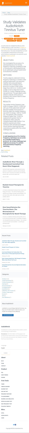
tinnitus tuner (11, 40)
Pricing (3, 377)
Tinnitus (5, 279)
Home (4, 12)
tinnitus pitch (9, 38)
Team (2, 363)
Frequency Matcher (6, 394)
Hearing (5, 284)
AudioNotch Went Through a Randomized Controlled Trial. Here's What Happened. (13, 164)
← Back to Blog (4, 152)
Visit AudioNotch (8, 315)
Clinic (2, 417)
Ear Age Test (4, 391)
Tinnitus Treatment (7, 292)
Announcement (7, 285)
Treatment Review (7, 280)
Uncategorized (6, 287)
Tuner (2, 384)
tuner (19, 40)
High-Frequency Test (6, 403)
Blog (9, 12)
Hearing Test (4, 389)
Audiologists (4, 415)
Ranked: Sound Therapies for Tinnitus (10, 247)
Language (3, 345)
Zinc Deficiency (6, 297)
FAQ (2, 372)
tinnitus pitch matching (20, 38)
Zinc (4, 295)
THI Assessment (5, 396)
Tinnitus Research (7, 282)
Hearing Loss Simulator (7, 398)
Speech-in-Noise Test (6, 401)
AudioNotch (8, 3)
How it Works (4, 375)
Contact (3, 365)
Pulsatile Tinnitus (6, 406)
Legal (2, 413)
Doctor (4, 294)
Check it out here (10, 55)
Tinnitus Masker (5, 386)
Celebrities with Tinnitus (8, 290)
